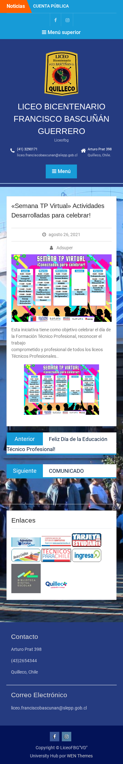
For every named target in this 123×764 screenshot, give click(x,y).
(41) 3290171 (27, 149)
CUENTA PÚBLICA (51, 6)
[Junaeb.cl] (86, 545)
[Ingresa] (86, 560)
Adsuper (64, 247)
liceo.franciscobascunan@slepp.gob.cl (47, 155)
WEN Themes (80, 755)
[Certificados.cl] (56, 545)
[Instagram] (67, 20)
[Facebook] (55, 20)
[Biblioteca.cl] (26, 591)
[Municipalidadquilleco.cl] (56, 591)
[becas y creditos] (26, 560)
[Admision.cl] (26, 545)
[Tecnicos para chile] (56, 560)
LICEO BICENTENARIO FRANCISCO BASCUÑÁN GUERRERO (61, 119)
